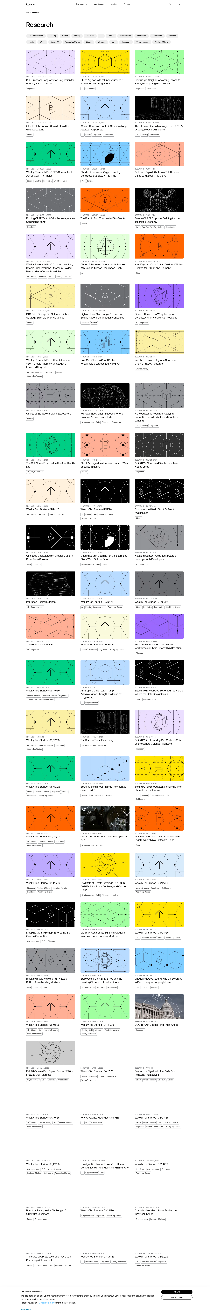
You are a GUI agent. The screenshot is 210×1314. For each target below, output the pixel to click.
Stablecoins (141, 36)
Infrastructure (125, 36)
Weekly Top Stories (72, 42)
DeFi (113, 42)
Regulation (126, 42)
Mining (111, 36)
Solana (65, 36)
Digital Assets (81, 4)
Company (127, 4)
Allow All (177, 1292)
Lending (53, 36)
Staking (77, 36)
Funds (31, 42)
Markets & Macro (161, 42)
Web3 (42, 42)
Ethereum (101, 42)
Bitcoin (88, 42)
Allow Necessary (177, 1297)
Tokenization (157, 36)
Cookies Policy (46, 1303)
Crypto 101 (55, 42)
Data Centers (99, 4)
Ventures (172, 36)
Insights (114, 4)
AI (101, 36)
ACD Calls (90, 36)
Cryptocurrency (142, 42)
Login (178, 4)
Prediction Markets (36, 36)
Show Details (26, 1310)
